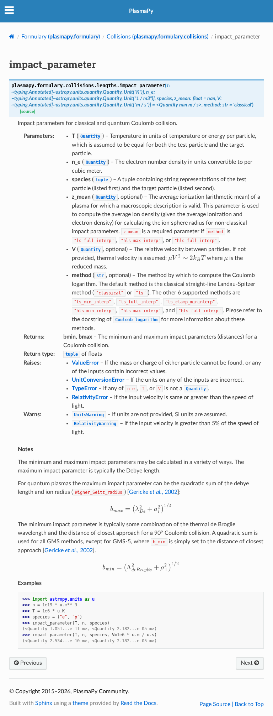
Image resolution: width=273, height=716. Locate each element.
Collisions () (157, 37)
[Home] (12, 36)
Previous (30, 663)
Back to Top (249, 704)
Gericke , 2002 (153, 492)
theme (80, 703)
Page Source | (217, 704)
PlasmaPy (141, 11)
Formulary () (60, 37)
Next (247, 663)
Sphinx (43, 703)
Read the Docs (138, 703)
